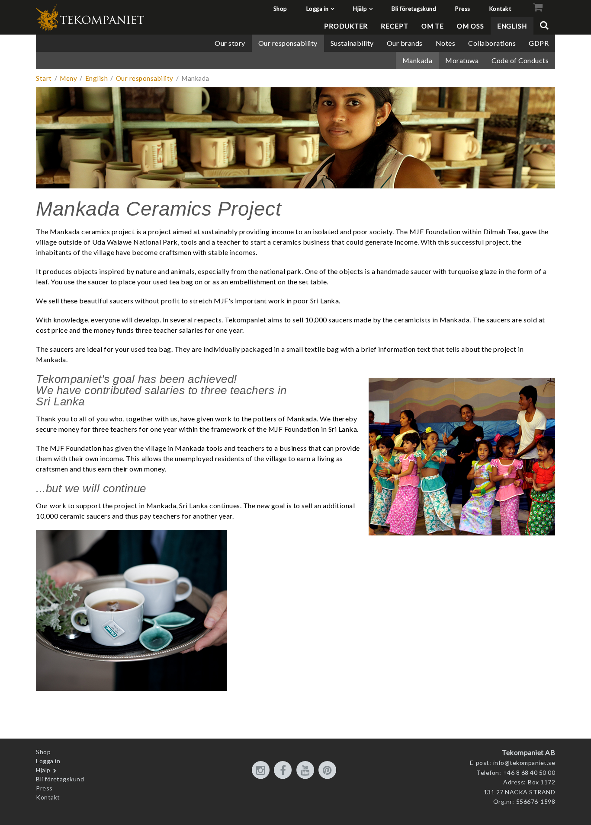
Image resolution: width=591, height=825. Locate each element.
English (512, 26)
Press (462, 8)
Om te (432, 26)
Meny (68, 78)
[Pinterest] (328, 770)
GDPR (539, 43)
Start (44, 78)
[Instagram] (262, 770)
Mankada (417, 60)
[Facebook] (284, 770)
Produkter (346, 26)
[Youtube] (306, 770)
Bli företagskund (414, 8)
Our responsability (288, 43)
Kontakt (500, 8)
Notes (446, 43)
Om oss (470, 26)
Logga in (317, 8)
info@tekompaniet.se (524, 762)
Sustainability (352, 43)
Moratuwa (462, 60)
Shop (280, 8)
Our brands (405, 43)
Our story (230, 43)
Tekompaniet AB (528, 752)
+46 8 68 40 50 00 (529, 772)
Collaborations (492, 43)
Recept (394, 26)
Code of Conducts (520, 60)
